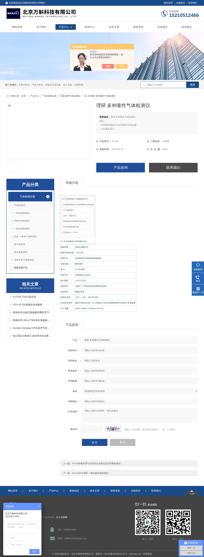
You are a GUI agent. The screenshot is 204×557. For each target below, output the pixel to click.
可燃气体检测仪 (22, 221)
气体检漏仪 (19, 205)
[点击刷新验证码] (113, 429)
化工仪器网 (61, 517)
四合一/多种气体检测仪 (25, 236)
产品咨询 (121, 168)
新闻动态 (74, 490)
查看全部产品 (20, 267)
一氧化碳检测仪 (22, 213)
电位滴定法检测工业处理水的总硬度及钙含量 (32, 335)
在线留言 (180, 3)
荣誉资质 (138, 27)
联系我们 (192, 3)
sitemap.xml (135, 554)
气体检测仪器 (49, 96)
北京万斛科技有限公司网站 (31, 3)
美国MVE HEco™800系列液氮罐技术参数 (32, 320)
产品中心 (64, 27)
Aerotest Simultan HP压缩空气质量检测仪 (32, 328)
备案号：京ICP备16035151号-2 (111, 554)
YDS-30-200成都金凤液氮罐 (27, 304)
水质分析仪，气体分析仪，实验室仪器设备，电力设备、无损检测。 (51, 84)
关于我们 (41, 27)
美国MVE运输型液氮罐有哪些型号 (31, 312)
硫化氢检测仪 (20, 252)
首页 (23, 96)
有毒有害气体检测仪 (70, 96)
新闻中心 (90, 27)
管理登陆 (147, 554)
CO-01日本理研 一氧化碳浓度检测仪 (90, 473)
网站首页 (17, 27)
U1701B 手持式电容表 (24, 296)
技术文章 (114, 27)
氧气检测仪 (19, 244)
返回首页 (168, 3)
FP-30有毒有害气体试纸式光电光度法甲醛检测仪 (96, 463)
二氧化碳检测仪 (22, 228)
